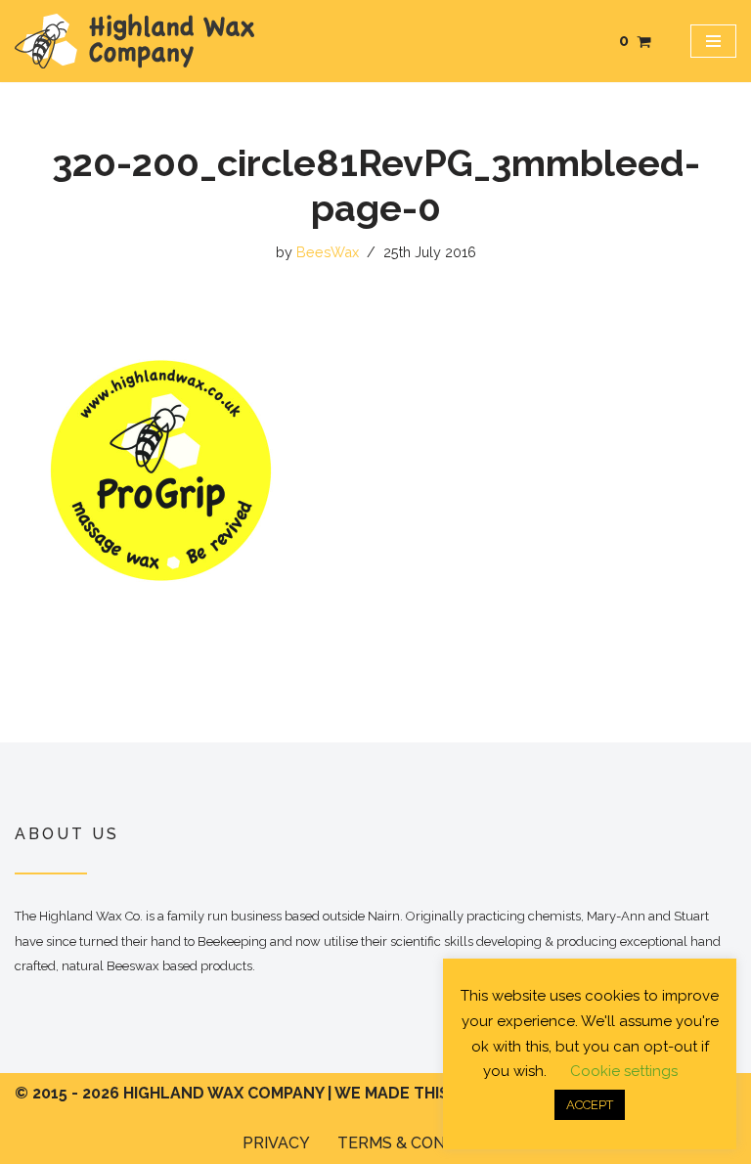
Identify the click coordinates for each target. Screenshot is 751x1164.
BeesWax (327, 252)
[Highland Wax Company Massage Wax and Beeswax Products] (134, 41)
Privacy (276, 1143)
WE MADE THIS (391, 1093)
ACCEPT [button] (589, 1104)
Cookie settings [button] (624, 1071)
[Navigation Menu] (713, 41)
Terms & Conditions (422, 1143)
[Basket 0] (644, 41)
